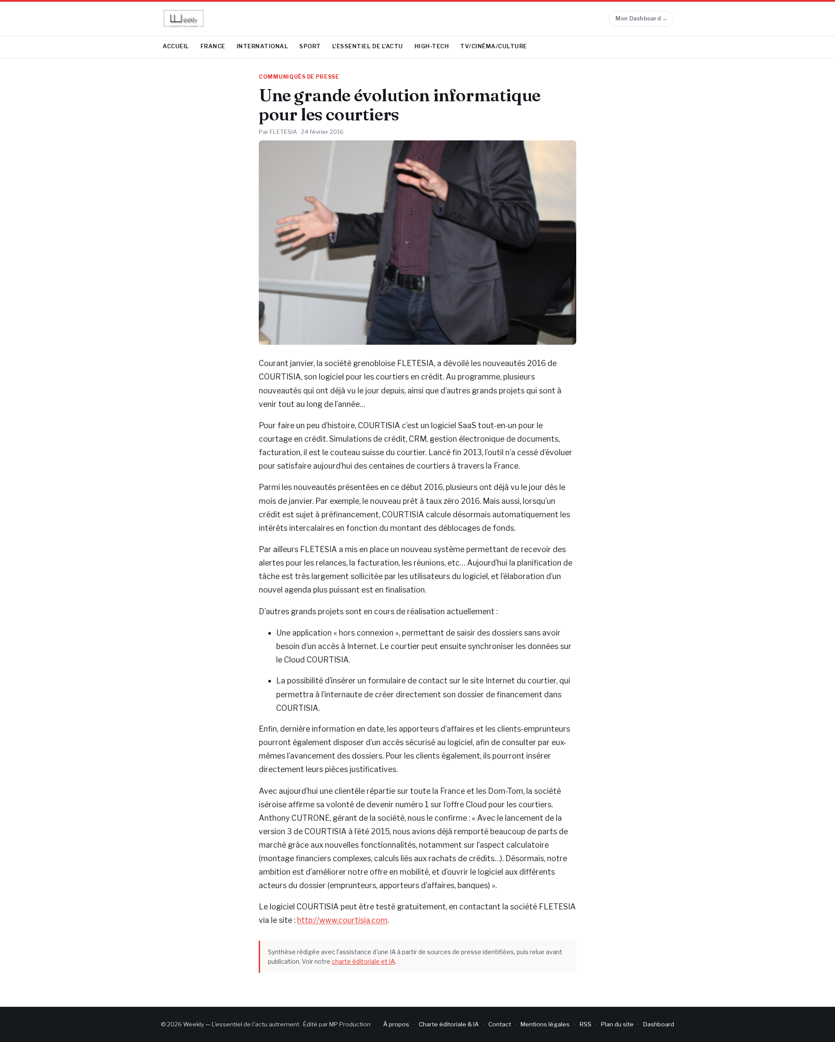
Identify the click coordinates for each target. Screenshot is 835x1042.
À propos (396, 1024)
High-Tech (431, 46)
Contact (499, 1024)
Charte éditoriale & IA (449, 1024)
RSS (585, 1024)
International (262, 46)
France (212, 46)
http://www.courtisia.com (342, 920)
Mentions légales (545, 1024)
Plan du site (617, 1024)
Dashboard (658, 1024)
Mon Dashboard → (641, 18)
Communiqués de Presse (299, 77)
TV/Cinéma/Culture (493, 46)
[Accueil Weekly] (183, 19)
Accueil (176, 46)
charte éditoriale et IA (363, 961)
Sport (310, 46)
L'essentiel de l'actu (367, 46)
